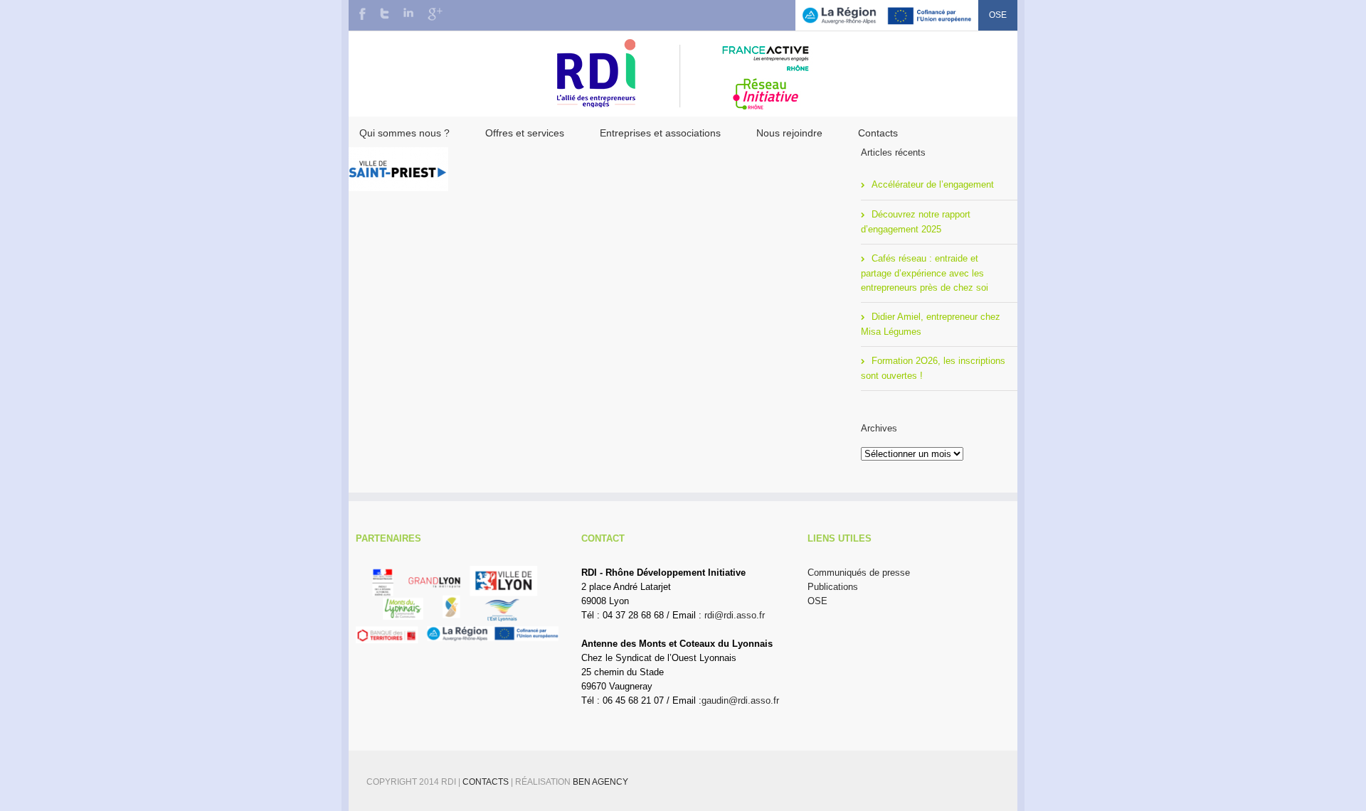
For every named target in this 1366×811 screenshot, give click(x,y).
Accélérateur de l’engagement (933, 184)
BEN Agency (600, 782)
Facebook (362, 14)
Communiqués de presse (859, 572)
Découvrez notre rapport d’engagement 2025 (915, 222)
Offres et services (524, 133)
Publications (833, 586)
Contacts (878, 133)
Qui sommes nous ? (404, 133)
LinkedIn (408, 12)
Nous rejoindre (789, 133)
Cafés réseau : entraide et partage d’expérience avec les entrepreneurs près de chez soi (924, 273)
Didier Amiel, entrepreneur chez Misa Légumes (930, 324)
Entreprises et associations (660, 133)
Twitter (384, 13)
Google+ (435, 14)
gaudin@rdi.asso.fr (740, 700)
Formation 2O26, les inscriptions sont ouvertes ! (933, 368)
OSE (998, 15)
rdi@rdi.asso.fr (734, 615)
